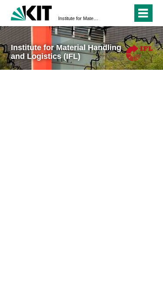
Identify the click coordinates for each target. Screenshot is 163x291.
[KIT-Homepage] (31, 12)
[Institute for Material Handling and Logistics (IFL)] (139, 53)
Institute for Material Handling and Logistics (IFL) (79, 18)
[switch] (110, 13)
